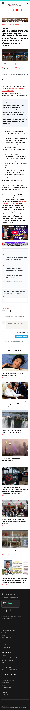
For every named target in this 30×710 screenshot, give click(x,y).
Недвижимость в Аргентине (9, 669)
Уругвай (3, 632)
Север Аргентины (6, 644)
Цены (2, 662)
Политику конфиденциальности (20, 707)
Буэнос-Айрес (5, 628)
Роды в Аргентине (6, 667)
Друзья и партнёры (6, 689)
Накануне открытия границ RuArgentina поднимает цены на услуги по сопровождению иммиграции (16, 259)
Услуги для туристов (7, 660)
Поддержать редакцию (15, 299)
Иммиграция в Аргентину (8, 665)
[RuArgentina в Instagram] (6, 610)
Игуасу (3, 635)
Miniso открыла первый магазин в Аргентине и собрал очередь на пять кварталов (14, 521)
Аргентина (4, 692)
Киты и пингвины (6, 637)
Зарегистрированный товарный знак (10, 597)
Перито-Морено (5, 640)
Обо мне (3, 655)
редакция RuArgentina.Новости (20, 74)
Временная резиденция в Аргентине (15, 283)
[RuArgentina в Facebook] (2, 610)
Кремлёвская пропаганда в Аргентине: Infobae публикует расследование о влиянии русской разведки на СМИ (15, 580)
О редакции (4, 678)
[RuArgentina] (9, 594)
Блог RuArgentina (6, 687)
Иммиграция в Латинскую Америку (11, 657)
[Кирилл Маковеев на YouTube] (10, 610)
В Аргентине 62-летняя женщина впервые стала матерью (13, 374)
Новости (3, 685)
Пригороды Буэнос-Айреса (8, 630)
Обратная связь (5, 682)
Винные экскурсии (6, 647)
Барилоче (4, 642)
